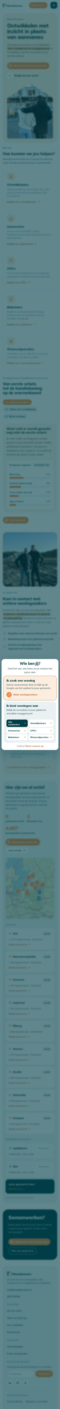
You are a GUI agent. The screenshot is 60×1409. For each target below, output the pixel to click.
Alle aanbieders (14, 723)
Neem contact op (34, 746)
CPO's (33, 730)
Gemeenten (14, 730)
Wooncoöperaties (39, 737)
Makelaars (13, 737)
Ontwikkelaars (38, 723)
